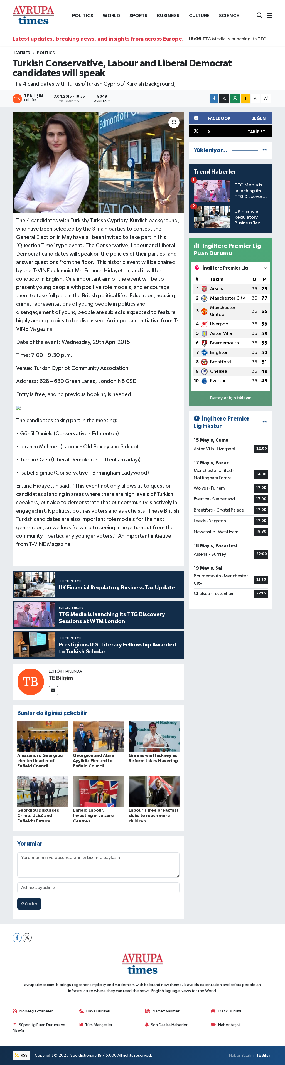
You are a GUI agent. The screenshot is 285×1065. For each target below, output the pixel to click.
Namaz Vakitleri (166, 1011)
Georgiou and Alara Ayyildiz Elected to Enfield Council (93, 760)
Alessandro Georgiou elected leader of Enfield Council (40, 760)
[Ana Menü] (267, 16)
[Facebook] (17, 937)
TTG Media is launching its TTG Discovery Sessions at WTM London (230, 38)
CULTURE (199, 15)
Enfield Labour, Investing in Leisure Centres (93, 815)
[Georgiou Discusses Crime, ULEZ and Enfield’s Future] (42, 791)
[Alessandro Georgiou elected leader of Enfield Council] (42, 736)
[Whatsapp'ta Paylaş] (235, 98)
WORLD (111, 15)
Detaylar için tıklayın (231, 398)
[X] (27, 937)
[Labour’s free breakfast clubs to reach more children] (154, 791)
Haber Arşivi (229, 1025)
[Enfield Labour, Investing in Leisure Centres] (98, 791)
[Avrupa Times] (33, 15)
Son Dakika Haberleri (169, 1025)
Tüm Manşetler (98, 1025)
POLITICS (82, 15)
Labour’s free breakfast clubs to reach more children (153, 815)
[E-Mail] (53, 690)
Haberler (21, 53)
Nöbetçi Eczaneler (36, 1011)
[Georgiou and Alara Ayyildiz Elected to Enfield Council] (98, 736)
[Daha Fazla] (245, 98)
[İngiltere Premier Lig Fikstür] (265, 422)
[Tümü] (265, 150)
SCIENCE (229, 15)
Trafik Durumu (230, 1011)
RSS (24, 1055)
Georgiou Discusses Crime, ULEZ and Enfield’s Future (38, 815)
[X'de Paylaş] (224, 98)
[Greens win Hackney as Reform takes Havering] (154, 736)
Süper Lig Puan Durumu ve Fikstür (39, 1028)
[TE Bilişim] (30, 681)
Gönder (29, 903)
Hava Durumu (98, 1011)
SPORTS (138, 15)
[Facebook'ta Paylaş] (214, 98)
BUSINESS (168, 15)
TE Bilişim (61, 678)
